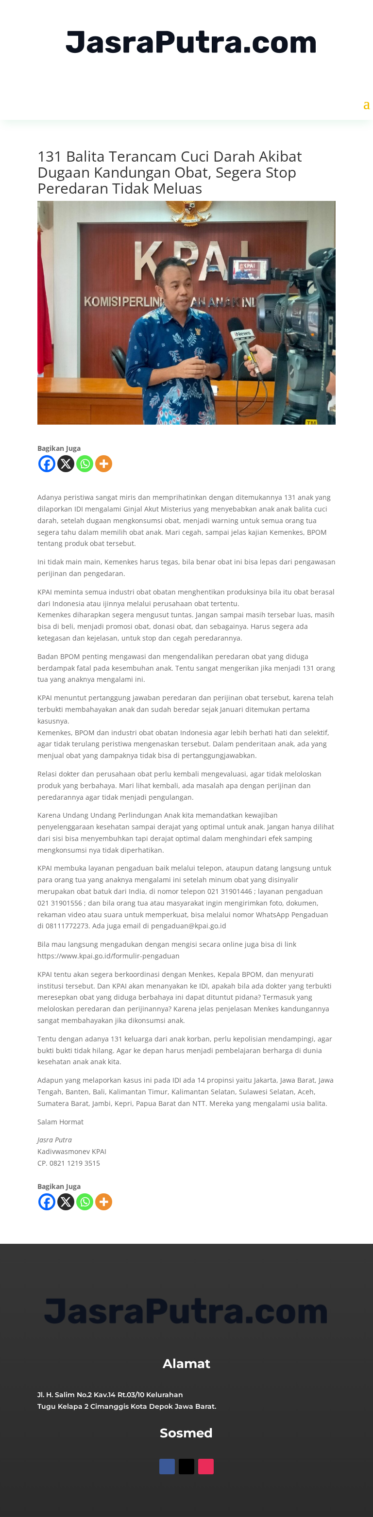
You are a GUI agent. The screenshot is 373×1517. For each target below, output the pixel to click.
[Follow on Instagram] (206, 1466)
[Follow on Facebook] (167, 1466)
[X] (65, 463)
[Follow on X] (186, 1466)
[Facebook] (46, 463)
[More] (103, 463)
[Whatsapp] (84, 463)
